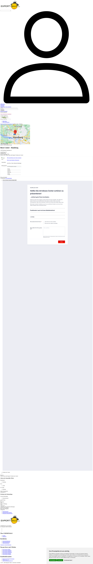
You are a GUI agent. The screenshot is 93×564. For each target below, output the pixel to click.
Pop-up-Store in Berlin (6, 549)
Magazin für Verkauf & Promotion (8, 558)
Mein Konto (5, 121)
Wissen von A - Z (6, 559)
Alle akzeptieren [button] (53, 560)
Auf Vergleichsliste (8, 178)
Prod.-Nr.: (2, 145)
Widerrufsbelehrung (6, 543)
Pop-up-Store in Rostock (7, 553)
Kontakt (4, 535)
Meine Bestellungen (6, 122)
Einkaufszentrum (5, 511)
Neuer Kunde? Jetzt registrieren (5, 106)
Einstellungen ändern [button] (68, 560)
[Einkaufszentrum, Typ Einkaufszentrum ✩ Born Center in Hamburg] (15, 144)
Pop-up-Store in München (7, 551)
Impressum (4, 536)
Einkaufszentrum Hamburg (7, 512)
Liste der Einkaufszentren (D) (8, 560)
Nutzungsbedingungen (6, 541)
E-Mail (1, 107)
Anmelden (2, 110)
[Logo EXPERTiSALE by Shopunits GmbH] (10, 9)
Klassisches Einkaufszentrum (7, 513)
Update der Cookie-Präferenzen (5, 544)
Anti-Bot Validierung (4, 115)
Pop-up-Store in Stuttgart (7, 554)
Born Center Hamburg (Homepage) (13, 160)
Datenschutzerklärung (6, 542)
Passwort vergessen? (3, 111)
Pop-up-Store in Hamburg (7, 550)
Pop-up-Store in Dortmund (7, 552)
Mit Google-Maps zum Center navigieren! (14, 157)
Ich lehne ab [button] (60, 560)
